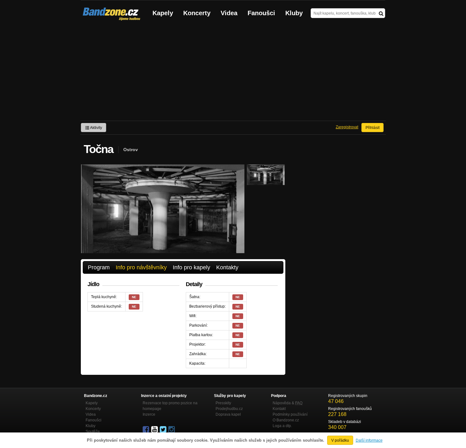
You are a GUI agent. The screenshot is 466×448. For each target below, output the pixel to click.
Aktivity (95, 127)
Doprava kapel (228, 414)
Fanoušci (261, 13)
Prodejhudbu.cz (229, 408)
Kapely (162, 13)
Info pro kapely (191, 267)
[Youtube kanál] (155, 430)
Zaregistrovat (347, 127)
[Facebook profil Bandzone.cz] (146, 430)
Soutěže (93, 431)
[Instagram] (172, 430)
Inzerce (149, 414)
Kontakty (227, 267)
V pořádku (340, 440)
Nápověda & (287, 403)
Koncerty (196, 13)
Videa (229, 13)
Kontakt (279, 408)
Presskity (223, 403)
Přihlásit (372, 127)
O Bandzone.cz (286, 420)
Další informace (369, 440)
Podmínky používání (290, 414)
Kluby (294, 13)
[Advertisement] (233, 73)
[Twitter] (163, 430)
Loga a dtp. (282, 426)
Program (99, 267)
